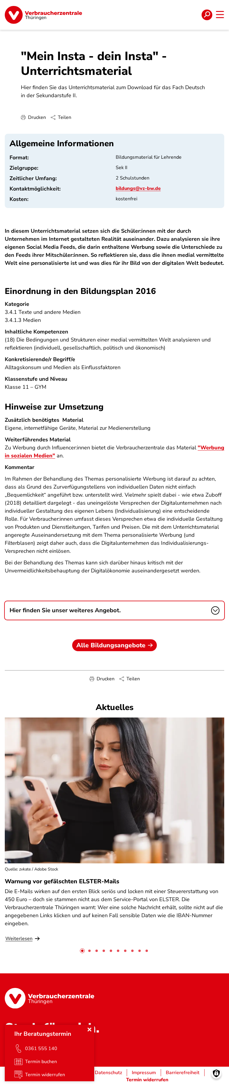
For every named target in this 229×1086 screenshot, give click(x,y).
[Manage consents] (216, 1073)
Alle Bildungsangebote (111, 645)
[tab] (82, 951)
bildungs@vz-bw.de (138, 188)
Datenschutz (108, 1072)
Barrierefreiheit (182, 1072)
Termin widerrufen (147, 1079)
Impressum (144, 1072)
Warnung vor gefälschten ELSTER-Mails (62, 881)
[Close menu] (89, 1029)
